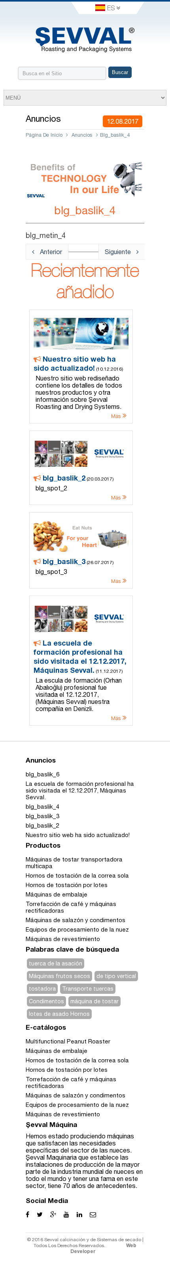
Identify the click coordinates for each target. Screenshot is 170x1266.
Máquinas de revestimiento (63, 939)
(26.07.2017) (79, 570)
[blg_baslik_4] (85, 200)
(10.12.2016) (78, 387)
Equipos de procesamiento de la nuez (77, 929)
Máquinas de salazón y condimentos (75, 920)
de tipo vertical (116, 976)
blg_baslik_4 (42, 806)
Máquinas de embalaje (56, 894)
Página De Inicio (44, 135)
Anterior (50, 251)
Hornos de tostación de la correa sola (77, 875)
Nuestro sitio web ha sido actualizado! (78, 835)
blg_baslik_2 (42, 825)
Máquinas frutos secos (59, 976)
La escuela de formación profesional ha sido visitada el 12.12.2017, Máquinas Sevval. (80, 790)
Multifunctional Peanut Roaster (68, 1041)
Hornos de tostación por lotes (67, 885)
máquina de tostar (94, 1001)
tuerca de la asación (55, 963)
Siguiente (118, 251)
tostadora (42, 989)
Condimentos (46, 1001)
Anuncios (82, 135)
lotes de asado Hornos (59, 1014)
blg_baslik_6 (42, 774)
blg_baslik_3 (42, 816)
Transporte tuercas (87, 989)
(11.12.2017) (80, 680)
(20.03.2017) (79, 487)
